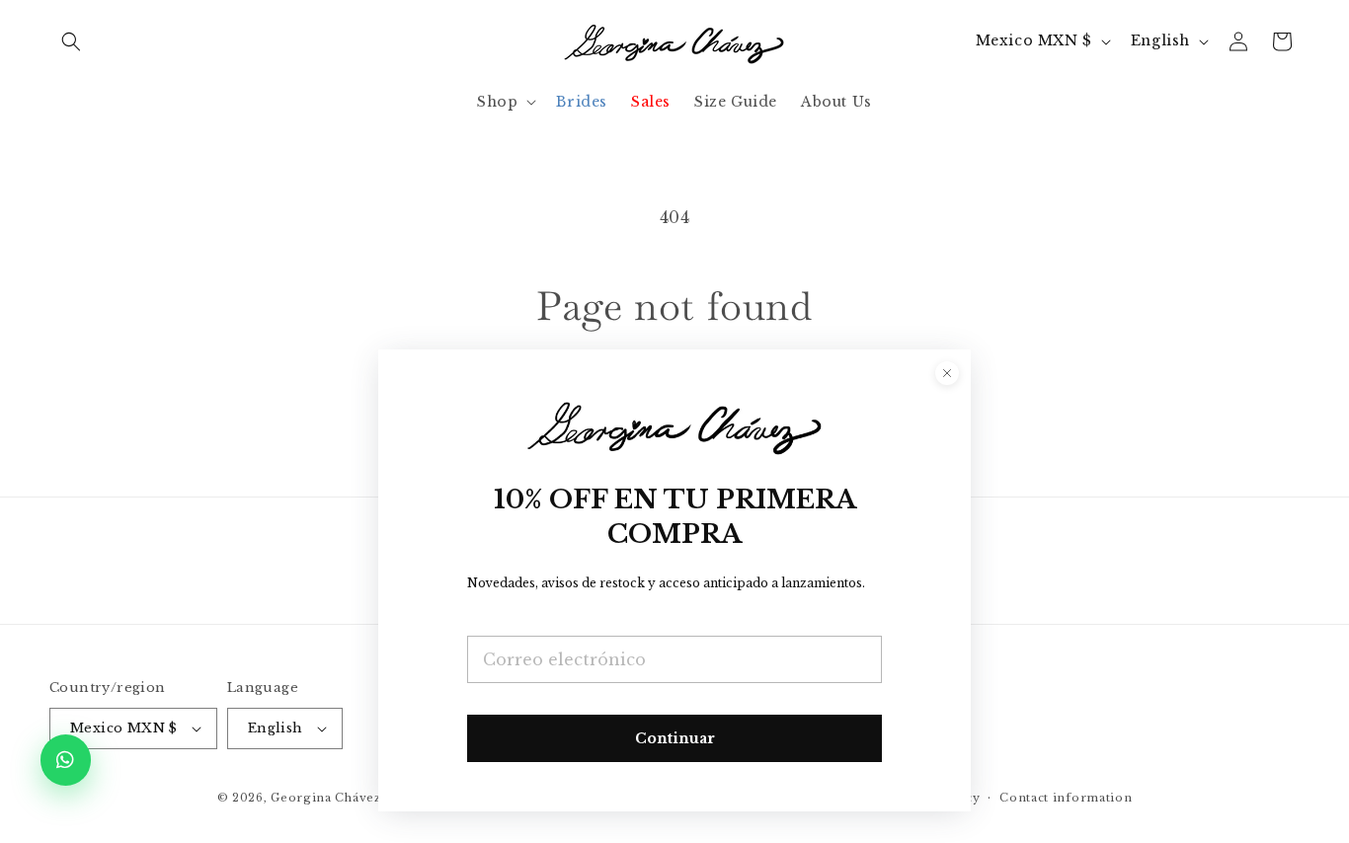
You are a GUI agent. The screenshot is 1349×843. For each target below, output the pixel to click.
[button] (71, 41)
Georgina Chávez (326, 798)
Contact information (1065, 798)
